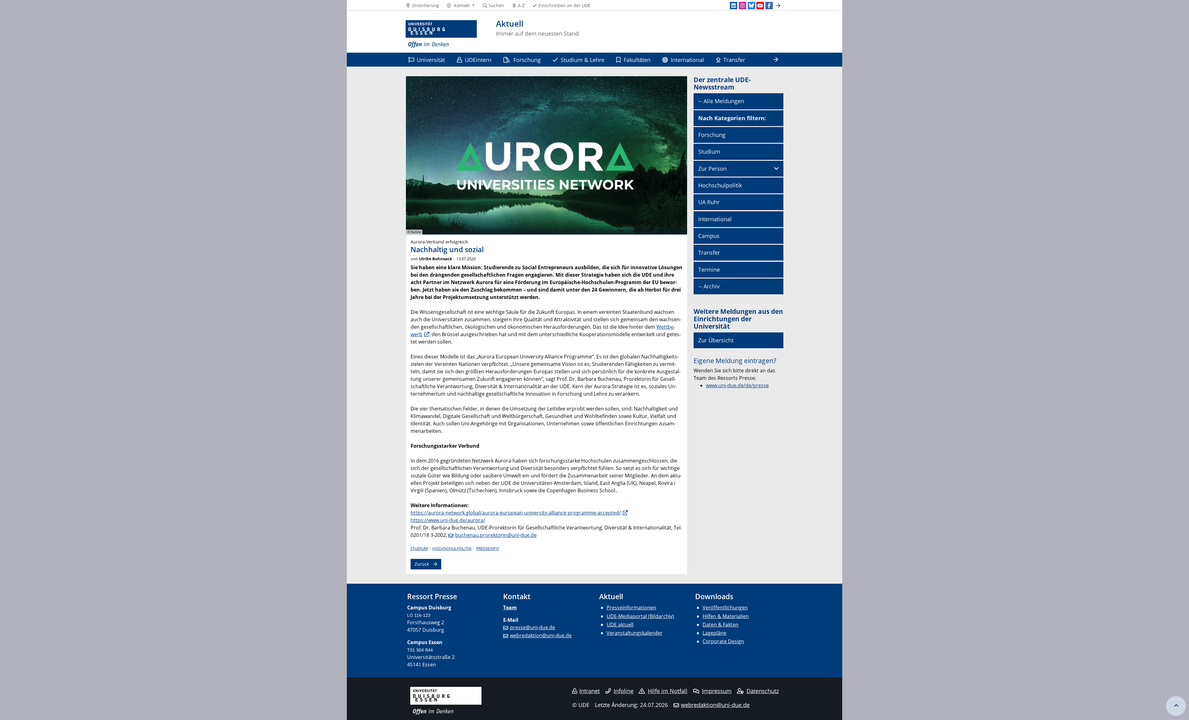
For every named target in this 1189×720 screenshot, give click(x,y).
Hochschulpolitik (452, 548)
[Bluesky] (751, 5)
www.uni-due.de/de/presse (737, 385)
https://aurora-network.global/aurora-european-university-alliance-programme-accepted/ (516, 512)
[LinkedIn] (733, 5)
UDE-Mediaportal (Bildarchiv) (640, 616)
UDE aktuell (620, 624)
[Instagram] (742, 5)
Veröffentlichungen (725, 607)
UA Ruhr (709, 202)
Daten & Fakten (720, 624)
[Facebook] (769, 5)
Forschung (527, 60)
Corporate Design (723, 641)
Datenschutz (763, 691)
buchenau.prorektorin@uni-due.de (496, 535)
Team (510, 607)
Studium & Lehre (582, 60)
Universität (431, 60)
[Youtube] (760, 5)
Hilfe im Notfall (667, 691)
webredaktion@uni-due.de (541, 635)
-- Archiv (709, 286)
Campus (709, 235)
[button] (460, 5)
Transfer (734, 60)
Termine (709, 269)
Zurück (422, 564)
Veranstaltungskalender (635, 633)
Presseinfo (487, 548)
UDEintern (478, 60)
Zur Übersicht (716, 340)
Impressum (717, 691)
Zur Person (712, 168)
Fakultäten (637, 60)
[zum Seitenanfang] (1176, 706)
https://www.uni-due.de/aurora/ (448, 520)
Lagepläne (714, 633)
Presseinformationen (631, 607)
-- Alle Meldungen (721, 101)
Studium (419, 548)
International (687, 60)
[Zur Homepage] (441, 34)
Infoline (624, 691)
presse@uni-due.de (532, 627)
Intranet (589, 691)
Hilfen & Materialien (726, 616)
